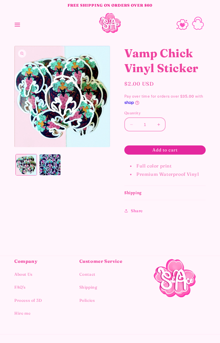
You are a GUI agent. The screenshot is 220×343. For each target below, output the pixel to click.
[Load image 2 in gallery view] (50, 164)
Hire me (22, 313)
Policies (87, 300)
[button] (17, 23)
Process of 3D (28, 300)
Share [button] (137, 210)
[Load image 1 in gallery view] (26, 164)
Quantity (132, 113)
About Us (23, 274)
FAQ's (20, 287)
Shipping (88, 287)
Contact (87, 274)
